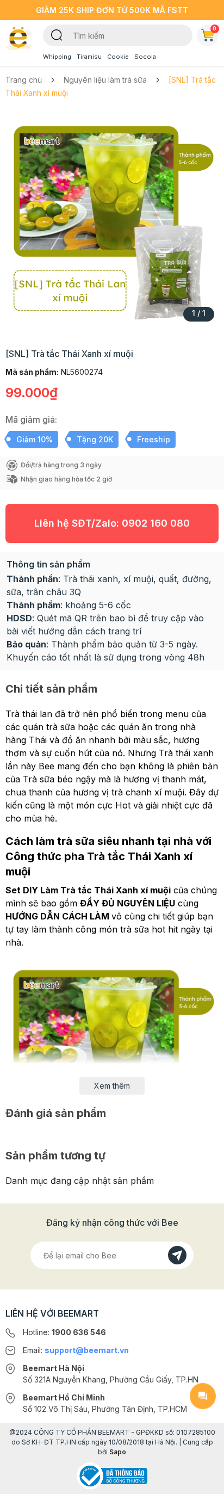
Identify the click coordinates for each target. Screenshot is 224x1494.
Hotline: (64, 1332)
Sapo (117, 1452)
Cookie (118, 56)
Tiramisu (89, 56)
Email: (76, 1350)
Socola (145, 56)
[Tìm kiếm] (57, 34)
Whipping (57, 56)
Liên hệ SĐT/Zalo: (112, 523)
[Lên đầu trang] (203, 1481)
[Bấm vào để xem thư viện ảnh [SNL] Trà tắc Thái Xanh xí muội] (112, 220)
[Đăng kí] (177, 1255)
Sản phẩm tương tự (55, 1155)
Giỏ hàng (214, 28)
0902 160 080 (156, 523)
